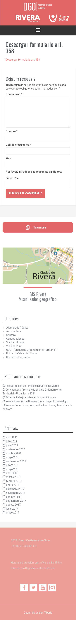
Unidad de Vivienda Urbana (21, 353)
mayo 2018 (12, 469)
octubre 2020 (14, 453)
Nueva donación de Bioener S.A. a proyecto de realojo (36, 401)
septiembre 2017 (16, 500)
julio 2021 (11, 441)
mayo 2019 (12, 457)
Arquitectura (13, 331)
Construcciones (15, 338)
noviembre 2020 (15, 449)
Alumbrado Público (17, 327)
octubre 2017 (14, 496)
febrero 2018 (13, 481)
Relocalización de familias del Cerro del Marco (32, 385)
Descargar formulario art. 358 (23, 59)
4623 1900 (22, 546)
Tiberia (48, 612)
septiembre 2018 (16, 461)
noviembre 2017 (15, 492)
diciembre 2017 (15, 488)
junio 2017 (12, 508)
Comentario (14, 94)
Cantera (11, 335)
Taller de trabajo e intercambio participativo (31, 397)
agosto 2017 (13, 504)
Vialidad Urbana (15, 342)
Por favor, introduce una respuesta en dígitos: (34, 171)
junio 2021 (12, 445)
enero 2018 (12, 484)
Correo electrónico (18, 144)
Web (8, 158)
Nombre (12, 131)
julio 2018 (11, 465)
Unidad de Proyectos (18, 357)
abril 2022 (12, 437)
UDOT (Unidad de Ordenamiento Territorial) (31, 349)
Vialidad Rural (14, 346)
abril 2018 (12, 473)
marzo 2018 (13, 476)
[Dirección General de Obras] (38, 7)
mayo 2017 (12, 512)
